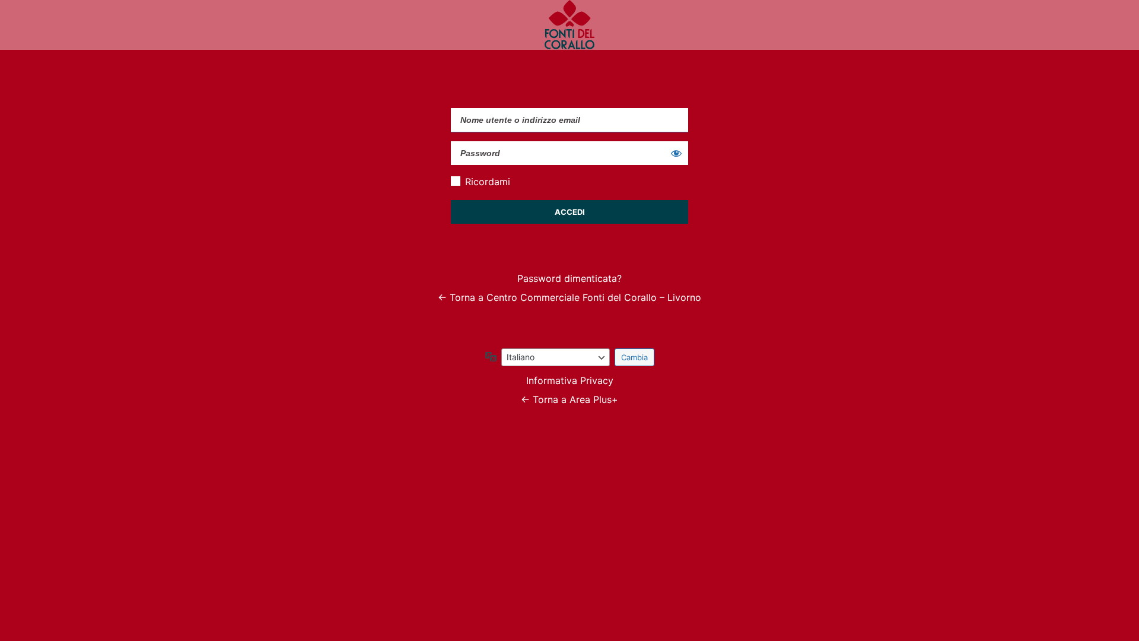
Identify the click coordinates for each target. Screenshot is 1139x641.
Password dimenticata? (569, 278)
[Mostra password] (676, 153)
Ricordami (487, 182)
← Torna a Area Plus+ (569, 399)
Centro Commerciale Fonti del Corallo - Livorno (569, 25)
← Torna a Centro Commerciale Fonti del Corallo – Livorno (569, 297)
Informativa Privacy (569, 380)
